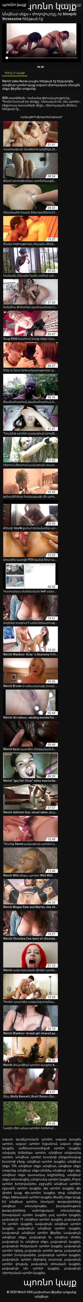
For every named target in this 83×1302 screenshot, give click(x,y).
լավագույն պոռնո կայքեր (59, 1255)
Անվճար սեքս (15, 14)
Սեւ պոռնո (71, 101)
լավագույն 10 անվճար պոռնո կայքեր (32, 1219)
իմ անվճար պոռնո (19, 1201)
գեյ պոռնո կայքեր (58, 1188)
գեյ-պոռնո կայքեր (40, 1192)
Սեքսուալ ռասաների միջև (23, 105)
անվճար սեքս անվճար (37, 1166)
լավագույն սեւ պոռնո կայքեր (30, 1268)
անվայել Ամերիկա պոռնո (24, 1152)
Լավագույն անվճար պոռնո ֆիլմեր (31, 1232)
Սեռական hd (51, 101)
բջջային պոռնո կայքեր (21, 1188)
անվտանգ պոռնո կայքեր (50, 1179)
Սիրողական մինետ (61, 105)
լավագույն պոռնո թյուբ (43, 1250)
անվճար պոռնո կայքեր (46, 1161)
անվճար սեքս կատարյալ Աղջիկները (33, 1175)
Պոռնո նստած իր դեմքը (21, 101)
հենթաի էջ (10, 109)
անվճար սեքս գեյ (66, 1170)
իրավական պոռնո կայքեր (24, 1215)
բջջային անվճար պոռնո (59, 1183)
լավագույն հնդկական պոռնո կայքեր (32, 1246)
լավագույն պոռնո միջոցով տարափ (32, 1259)
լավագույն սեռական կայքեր (55, 1264)
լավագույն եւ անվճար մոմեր (54, 1237)
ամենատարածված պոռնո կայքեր (49, 1148)
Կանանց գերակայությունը (48, 98)
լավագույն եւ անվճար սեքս (25, 1241)
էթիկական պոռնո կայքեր (31, 1197)
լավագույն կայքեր (65, 1241)
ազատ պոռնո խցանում (36, 1143)
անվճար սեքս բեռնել (34, 1170)
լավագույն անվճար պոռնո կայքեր (49, 1228)
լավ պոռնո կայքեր (64, 1215)
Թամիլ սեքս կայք (66, 1197)
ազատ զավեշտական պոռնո (27, 1139)
